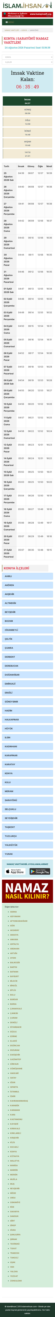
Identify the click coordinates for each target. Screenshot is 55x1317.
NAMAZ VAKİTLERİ (12, 30)
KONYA (24, 30)
